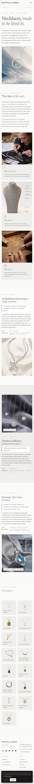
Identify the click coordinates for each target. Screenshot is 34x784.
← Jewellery (5, 7)
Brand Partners (24, 762)
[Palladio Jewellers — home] (14, 2)
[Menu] (30, 2)
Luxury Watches (6, 762)
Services (22, 764)
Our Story (22, 759)
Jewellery (4, 759)
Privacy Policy (8, 776)
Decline (6, 779)
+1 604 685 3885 (24, 752)
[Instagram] (3, 751)
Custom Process (6, 764)
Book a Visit (23, 767)
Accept (13, 779)
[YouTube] (9, 751)
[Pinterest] (12, 751)
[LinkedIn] (15, 751)
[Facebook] (6, 751)
